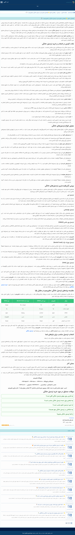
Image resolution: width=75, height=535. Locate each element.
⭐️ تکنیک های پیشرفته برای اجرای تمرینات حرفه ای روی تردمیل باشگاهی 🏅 (48, 437)
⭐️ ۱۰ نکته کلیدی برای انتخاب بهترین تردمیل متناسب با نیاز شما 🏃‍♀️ (50, 504)
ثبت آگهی (6, 2)
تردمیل (58, 12)
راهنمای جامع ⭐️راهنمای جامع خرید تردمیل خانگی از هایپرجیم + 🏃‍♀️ (41, 12)
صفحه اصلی (64, 12)
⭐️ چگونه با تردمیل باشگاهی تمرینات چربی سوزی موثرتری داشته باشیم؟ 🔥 (48, 445)
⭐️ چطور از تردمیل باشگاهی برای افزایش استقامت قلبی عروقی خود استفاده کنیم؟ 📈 (47, 462)
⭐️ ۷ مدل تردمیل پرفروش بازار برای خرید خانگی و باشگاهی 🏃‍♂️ (51, 513)
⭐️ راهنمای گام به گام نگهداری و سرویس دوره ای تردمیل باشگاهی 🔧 (50, 454)
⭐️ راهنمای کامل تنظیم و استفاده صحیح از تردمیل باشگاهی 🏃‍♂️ (51, 471)
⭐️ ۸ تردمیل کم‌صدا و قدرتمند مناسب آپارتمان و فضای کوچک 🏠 (50, 488)
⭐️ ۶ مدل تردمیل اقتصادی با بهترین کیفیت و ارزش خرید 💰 (52, 479)
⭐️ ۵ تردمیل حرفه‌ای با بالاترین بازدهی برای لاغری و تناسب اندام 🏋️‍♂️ (50, 496)
